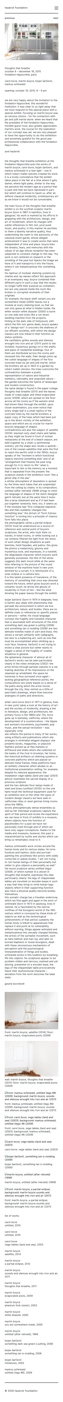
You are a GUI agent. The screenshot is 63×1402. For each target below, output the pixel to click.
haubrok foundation (16, 7)
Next (55, 18)
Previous (10, 18)
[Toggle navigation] (56, 8)
